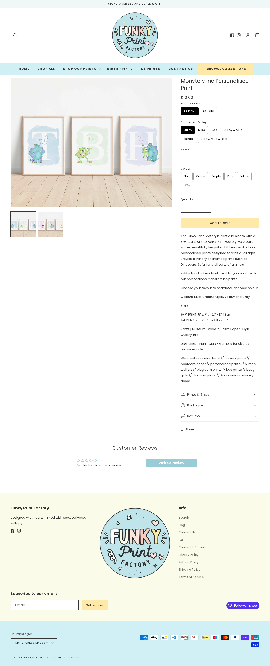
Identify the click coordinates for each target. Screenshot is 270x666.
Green (200, 176)
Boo (214, 130)
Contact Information (194, 547)
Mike (201, 130)
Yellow (244, 176)
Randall (189, 139)
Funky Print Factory (35, 657)
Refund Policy (188, 562)
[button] (15, 35)
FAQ (182, 540)
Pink (230, 176)
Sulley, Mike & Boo (214, 139)
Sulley (188, 130)
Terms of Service (191, 577)
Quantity (187, 199)
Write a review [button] (171, 462)
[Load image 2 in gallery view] (50, 224)
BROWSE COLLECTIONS (226, 69)
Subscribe (94, 605)
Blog (182, 525)
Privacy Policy (188, 555)
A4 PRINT (190, 111)
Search (184, 517)
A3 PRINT (208, 111)
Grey (187, 185)
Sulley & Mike (233, 130)
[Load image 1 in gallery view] (23, 224)
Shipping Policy (189, 569)
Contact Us (187, 532)
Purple (216, 176)
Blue (187, 176)
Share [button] (190, 429)
